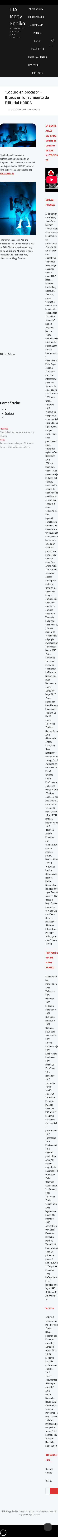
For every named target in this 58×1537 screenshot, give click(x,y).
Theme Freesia (37, 1511)
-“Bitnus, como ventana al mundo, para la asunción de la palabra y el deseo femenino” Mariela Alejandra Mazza (51, 313)
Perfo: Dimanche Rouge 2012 (50, 1398)
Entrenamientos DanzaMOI (37, 61)
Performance (34, 109)
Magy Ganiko (36, 8)
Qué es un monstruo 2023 (50, 1021)
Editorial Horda (7, 173)
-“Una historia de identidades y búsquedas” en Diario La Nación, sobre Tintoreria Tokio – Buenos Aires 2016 (51, 716)
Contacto (37, 73)
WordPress (48, 1511)
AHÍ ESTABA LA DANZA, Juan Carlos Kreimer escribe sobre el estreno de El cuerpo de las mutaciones (51, 229)
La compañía (36, 25)
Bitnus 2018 (51, 1064)
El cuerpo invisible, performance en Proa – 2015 (51, 1365)
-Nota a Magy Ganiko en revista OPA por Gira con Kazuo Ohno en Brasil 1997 (51, 910)
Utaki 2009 (50, 1174)
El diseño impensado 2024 (50, 1010)
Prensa (38, 33)
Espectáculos (36, 17)
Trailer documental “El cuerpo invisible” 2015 (51, 1383)
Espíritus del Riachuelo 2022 (51, 1057)
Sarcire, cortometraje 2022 (51, 1046)
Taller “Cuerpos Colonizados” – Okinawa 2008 (51, 1185)
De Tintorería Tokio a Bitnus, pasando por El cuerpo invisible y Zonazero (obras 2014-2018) (51, 1339)
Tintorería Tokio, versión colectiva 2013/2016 (50, 1090)
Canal (37, 41)
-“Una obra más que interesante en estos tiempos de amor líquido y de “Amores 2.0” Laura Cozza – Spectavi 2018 (51, 390)
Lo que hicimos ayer (17, 109)
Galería (48, 1481)
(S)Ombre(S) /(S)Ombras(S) (51, 1296)
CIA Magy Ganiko (17, 16)
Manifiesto (37, 49)
